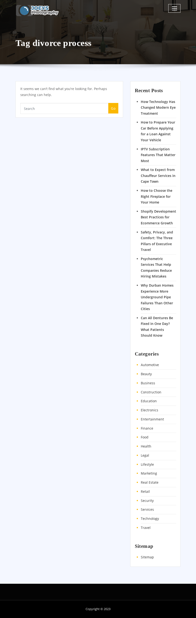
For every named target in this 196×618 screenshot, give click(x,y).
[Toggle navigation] (174, 8)
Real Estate (149, 482)
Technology (150, 518)
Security (147, 500)
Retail (145, 491)
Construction (151, 392)
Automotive (150, 365)
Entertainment (152, 419)
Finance (147, 428)
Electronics (149, 410)
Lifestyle (147, 464)
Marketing (149, 473)
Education (149, 401)
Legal (145, 455)
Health (146, 446)
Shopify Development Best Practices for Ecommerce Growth (158, 217)
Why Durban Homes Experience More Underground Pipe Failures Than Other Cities (157, 297)
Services (147, 509)
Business (148, 383)
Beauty (146, 374)
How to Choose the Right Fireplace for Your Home (156, 196)
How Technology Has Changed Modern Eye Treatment (158, 107)
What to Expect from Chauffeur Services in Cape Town (158, 175)
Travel (146, 527)
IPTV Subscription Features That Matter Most (158, 155)
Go (113, 108)
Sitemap (147, 557)
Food (144, 437)
